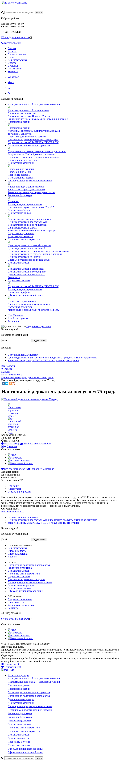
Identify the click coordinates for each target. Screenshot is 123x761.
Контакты (13, 71)
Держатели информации (21, 163)
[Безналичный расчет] (20, 463)
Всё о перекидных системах (23, 354)
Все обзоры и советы (12, 511)
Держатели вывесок (18, 262)
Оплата (12, 62)
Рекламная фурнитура (20, 195)
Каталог (12, 51)
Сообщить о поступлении (37, 443)
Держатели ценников (19, 213)
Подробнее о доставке (38, 326)
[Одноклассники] (10, 383)
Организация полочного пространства (29, 145)
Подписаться (39, 340)
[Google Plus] (13, 383)
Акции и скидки (17, 54)
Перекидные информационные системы (30, 180)
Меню (11, 82)
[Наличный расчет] (19, 460)
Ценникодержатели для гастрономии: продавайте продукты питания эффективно (52, 357)
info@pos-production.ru (16, 37)
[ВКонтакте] (3, 383)
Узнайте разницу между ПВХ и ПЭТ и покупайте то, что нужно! (43, 360)
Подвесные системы (19, 280)
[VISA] (12, 454)
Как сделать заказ (17, 60)
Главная (12, 48)
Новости (12, 57)
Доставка (13, 65)
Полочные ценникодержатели (24, 239)
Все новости (8, 366)
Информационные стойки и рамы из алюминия (34, 104)
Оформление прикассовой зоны (25, 295)
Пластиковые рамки (19, 121)
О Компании (15, 68)
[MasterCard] (15, 457)
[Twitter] (6, 383)
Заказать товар (11, 443)
